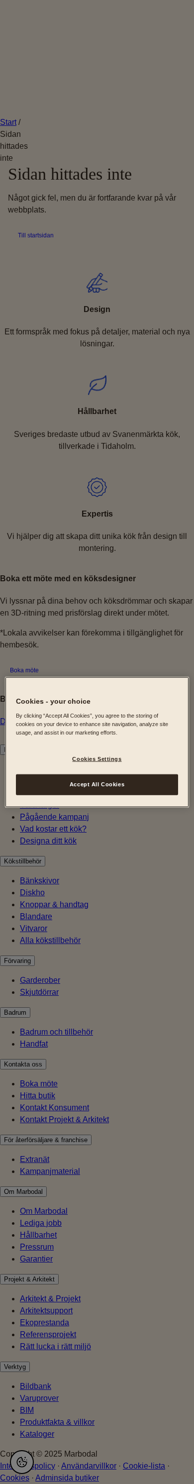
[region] (97, 742)
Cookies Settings (96, 758)
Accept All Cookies (97, 784)
